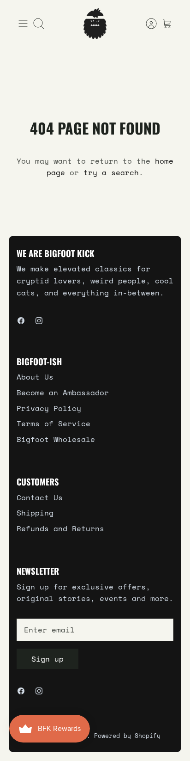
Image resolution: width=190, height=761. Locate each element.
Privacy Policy (49, 408)
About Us (35, 376)
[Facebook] (21, 321)
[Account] (147, 23)
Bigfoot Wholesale (56, 439)
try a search (111, 172)
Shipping (35, 512)
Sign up (47, 658)
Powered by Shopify (127, 735)
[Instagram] (39, 321)
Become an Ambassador (63, 392)
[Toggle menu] (23, 23)
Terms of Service (53, 423)
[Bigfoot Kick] (95, 23)
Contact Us (40, 497)
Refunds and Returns (60, 528)
